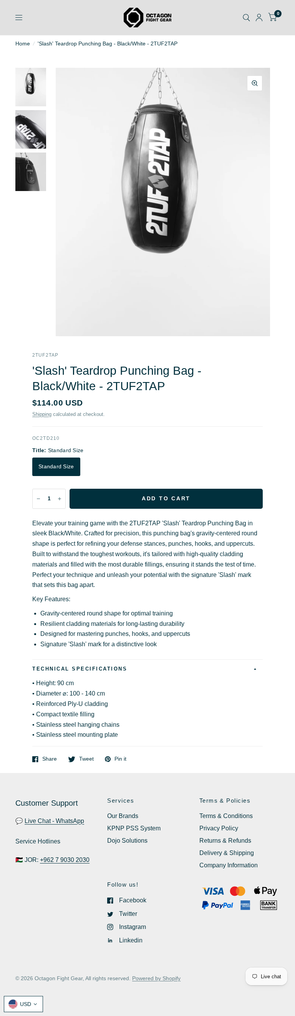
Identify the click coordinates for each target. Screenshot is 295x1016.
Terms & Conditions (226, 816)
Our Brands (122, 816)
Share (49, 759)
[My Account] (259, 17)
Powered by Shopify (156, 978)
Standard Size (56, 466)
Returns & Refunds (225, 840)
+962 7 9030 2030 (64, 860)
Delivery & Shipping (226, 853)
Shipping (41, 414)
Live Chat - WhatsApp (54, 821)
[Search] (246, 17)
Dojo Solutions (127, 840)
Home (22, 44)
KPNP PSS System (134, 828)
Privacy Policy (218, 828)
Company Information (228, 865)
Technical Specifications (79, 669)
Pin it (120, 759)
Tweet (86, 759)
